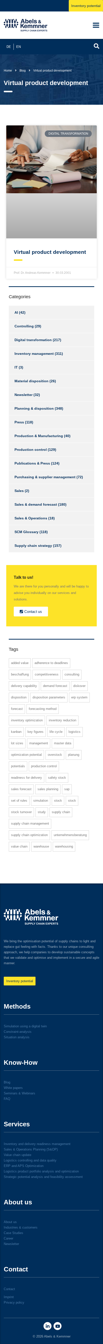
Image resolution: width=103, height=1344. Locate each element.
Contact (9, 1289)
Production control (30, 450)
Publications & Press (32, 463)
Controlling (24, 326)
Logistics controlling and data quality (30, 1160)
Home (8, 70)
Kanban (16, 732)
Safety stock (57, 777)
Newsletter (23, 395)
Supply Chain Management (30, 823)
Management (38, 743)
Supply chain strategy (33, 546)
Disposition (18, 697)
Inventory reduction (62, 720)
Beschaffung (20, 674)
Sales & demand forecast (35, 504)
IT (16, 367)
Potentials (18, 766)
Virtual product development (50, 252)
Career (8, 1238)
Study (42, 812)
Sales (19, 491)
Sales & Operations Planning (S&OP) (31, 1149)
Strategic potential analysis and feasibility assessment (43, 1177)
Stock (58, 800)
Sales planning (48, 789)
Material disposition (31, 381)
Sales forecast (21, 789)
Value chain (19, 846)
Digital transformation (33, 340)
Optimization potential (26, 755)
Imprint (9, 1297)
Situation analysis (17, 1037)
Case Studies (13, 1233)
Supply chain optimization (29, 835)
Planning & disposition (34, 408)
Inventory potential (85, 6)
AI (16, 312)
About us (10, 1222)
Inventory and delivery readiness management (37, 1144)
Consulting (71, 674)
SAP (67, 789)
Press (19, 422)
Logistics (74, 732)
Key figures (36, 732)
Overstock (55, 755)
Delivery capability (24, 686)
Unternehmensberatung (70, 835)
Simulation (40, 800)
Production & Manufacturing (38, 436)
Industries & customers (21, 1227)
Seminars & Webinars (19, 1093)
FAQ (7, 1099)
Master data (62, 743)
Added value (19, 663)
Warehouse (41, 846)
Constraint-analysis (18, 1032)
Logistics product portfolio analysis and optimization (41, 1171)
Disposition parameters (48, 697)
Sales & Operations (30, 518)
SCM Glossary (26, 532)
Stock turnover (21, 812)
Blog (7, 1082)
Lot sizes (17, 743)
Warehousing (64, 846)
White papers (13, 1088)
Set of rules (19, 800)
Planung (73, 755)
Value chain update (17, 1155)
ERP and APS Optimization (24, 1166)
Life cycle (56, 732)
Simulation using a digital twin (25, 1026)
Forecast (17, 709)
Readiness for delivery (26, 777)
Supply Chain (61, 812)
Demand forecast (55, 686)
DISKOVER (79, 686)
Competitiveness (46, 674)
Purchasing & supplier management (45, 477)
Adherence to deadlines (51, 663)
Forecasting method (42, 709)
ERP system (79, 697)
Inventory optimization (27, 720)
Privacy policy (14, 1302)
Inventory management (34, 354)
